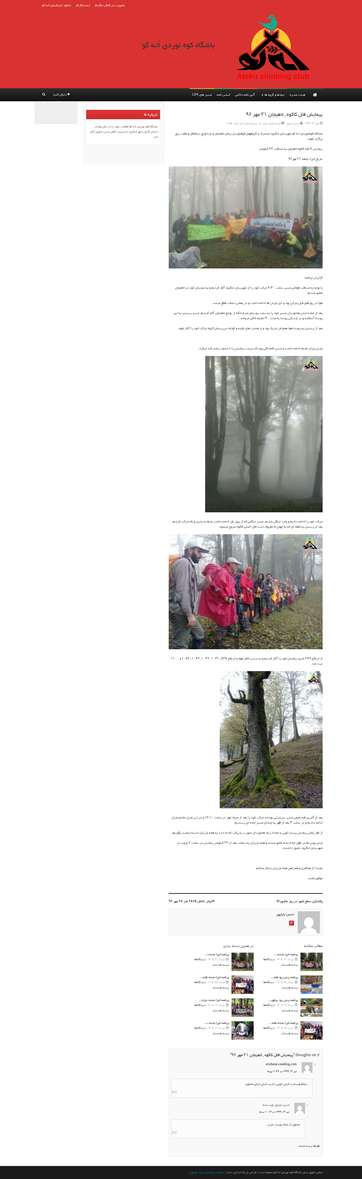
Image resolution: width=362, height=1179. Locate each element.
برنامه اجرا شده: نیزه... (214, 1000)
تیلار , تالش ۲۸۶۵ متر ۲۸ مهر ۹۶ (190, 901)
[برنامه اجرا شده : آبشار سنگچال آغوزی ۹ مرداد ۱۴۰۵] (242, 1030)
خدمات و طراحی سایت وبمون (206, 1172)
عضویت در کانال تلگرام (110, 5)
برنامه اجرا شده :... (216, 1023)
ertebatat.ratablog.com (281, 1064)
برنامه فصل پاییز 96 (269, 123)
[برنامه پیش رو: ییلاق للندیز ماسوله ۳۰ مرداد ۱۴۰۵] (311, 1007)
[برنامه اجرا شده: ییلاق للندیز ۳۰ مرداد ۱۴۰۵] (311, 962)
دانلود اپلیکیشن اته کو (56, 5)
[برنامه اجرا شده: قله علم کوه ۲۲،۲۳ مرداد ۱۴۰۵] (311, 1030)
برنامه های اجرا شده (245, 123)
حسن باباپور (292, 123)
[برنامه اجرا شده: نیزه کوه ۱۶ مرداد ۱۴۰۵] (242, 1007)
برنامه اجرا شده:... (286, 954)
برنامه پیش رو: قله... (284, 977)
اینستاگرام (83, 5)
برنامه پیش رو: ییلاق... (283, 1000)
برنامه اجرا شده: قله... (283, 1023)
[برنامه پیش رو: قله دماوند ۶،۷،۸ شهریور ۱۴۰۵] (311, 984)
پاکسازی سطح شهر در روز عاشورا (301, 901)
